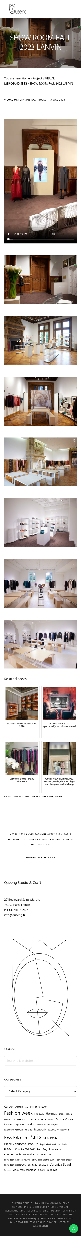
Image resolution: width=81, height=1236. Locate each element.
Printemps (55, 1149)
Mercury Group (13, 1130)
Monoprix (40, 1129)
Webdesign (40, 1226)
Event (45, 1107)
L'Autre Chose (64, 1119)
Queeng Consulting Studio (18, 9)
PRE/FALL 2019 (11, 1150)
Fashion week (18, 1113)
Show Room (44, 1154)
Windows (52, 1170)
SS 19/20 (32, 1165)
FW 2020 (39, 1114)
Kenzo (49, 1119)
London (30, 1124)
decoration (35, 1107)
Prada (64, 1144)
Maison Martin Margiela (47, 1125)
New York (64, 1130)
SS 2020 (43, 1165)
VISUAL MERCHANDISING (19, 100)
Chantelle (19, 1107)
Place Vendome (15, 1144)
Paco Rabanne (16, 1138)
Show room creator (63, 1160)
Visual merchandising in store (29, 1170)
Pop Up (33, 1144)
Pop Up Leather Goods (50, 1144)
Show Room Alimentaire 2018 (17, 1160)
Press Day (42, 1150)
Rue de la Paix (12, 1154)
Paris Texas (50, 1137)
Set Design (29, 1155)
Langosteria (19, 1125)
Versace (7, 1170)
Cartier (8, 1106)
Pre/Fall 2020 (28, 1150)
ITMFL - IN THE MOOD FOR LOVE (23, 1119)
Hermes (51, 1113)
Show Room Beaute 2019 (43, 1160)
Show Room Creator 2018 (15, 1165)
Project (42, 100)
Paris (35, 1137)
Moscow (53, 1130)
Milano (28, 1130)
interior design (65, 1114)
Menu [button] (72, 9)
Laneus (8, 1125)
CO (27, 1107)
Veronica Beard (60, 1164)
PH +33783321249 (16, 910)
